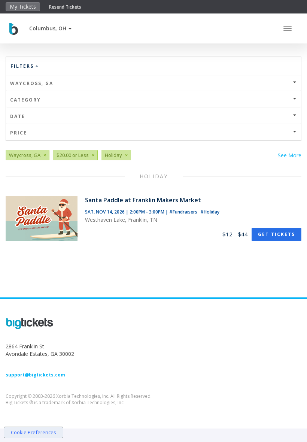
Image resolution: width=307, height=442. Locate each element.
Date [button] (17, 116)
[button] (50, 28)
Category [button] (25, 100)
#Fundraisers (183, 212)
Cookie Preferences (33, 432)
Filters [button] (23, 66)
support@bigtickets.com (35, 375)
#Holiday (209, 212)
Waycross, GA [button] (31, 83)
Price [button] (18, 133)
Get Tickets (276, 234)
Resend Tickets (65, 7)
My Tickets (23, 6)
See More (289, 155)
